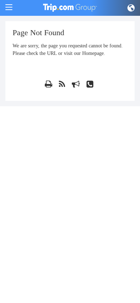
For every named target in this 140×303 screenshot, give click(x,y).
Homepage (93, 53)
